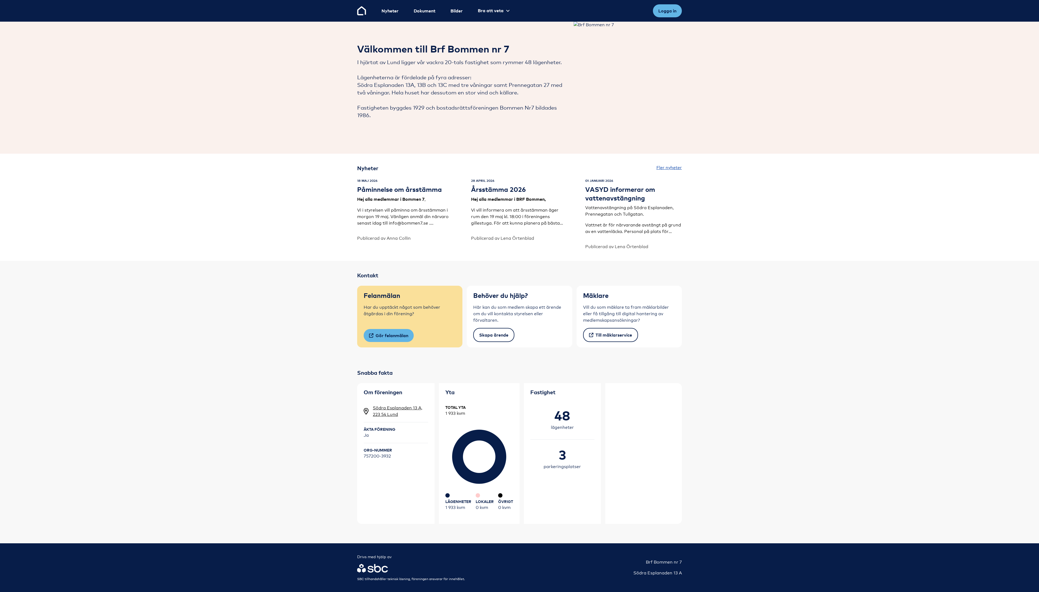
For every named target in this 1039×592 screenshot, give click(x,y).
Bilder (457, 11)
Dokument (424, 11)
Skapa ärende (493, 335)
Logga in (667, 11)
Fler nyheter (669, 167)
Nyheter (390, 11)
